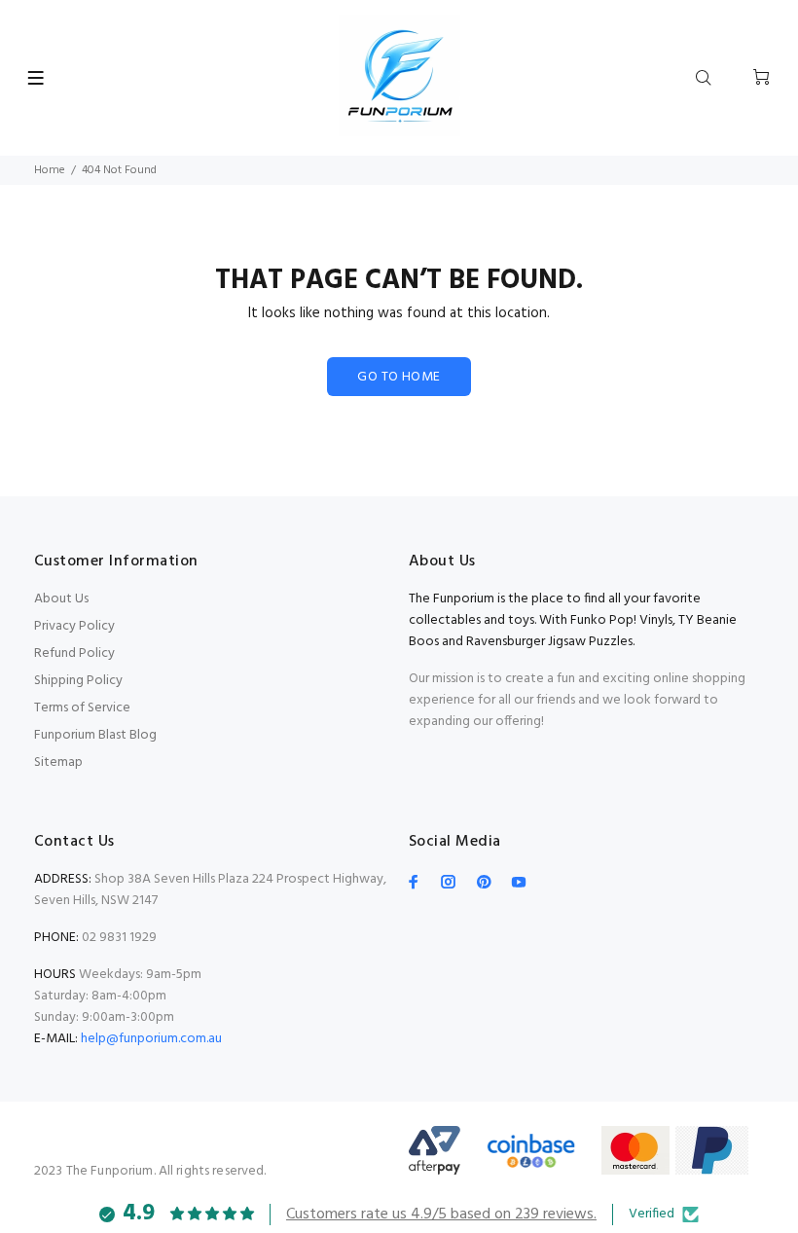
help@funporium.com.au (150, 1039)
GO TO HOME (398, 377)
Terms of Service (82, 708)
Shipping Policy (78, 681)
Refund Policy (74, 653)
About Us (61, 599)
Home (49, 170)
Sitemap (58, 762)
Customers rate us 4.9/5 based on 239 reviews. (441, 1214)
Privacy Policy (74, 626)
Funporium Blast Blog (95, 735)
